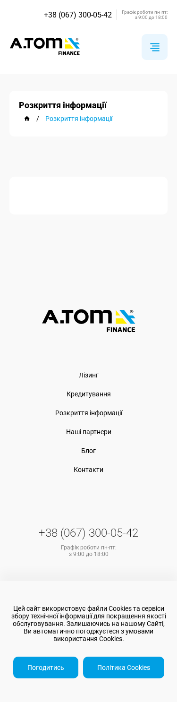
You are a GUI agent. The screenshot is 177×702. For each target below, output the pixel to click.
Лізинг (89, 375)
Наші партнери (88, 432)
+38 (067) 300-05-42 (78, 14)
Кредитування (89, 394)
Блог (88, 450)
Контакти (88, 469)
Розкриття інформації (88, 413)
